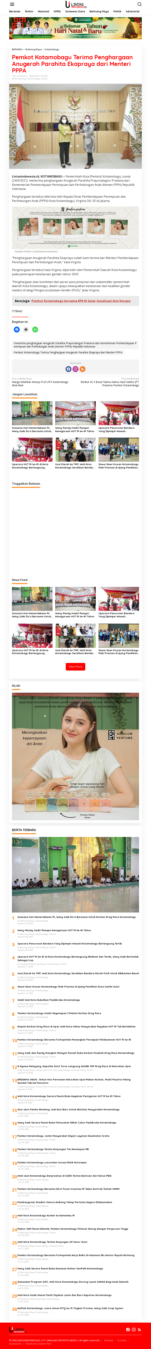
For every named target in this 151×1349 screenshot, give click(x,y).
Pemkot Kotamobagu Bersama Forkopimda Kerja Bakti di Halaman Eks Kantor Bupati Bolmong (75, 1255)
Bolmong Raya (19, 78)
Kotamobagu (33, 78)
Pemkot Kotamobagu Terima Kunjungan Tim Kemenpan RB (53, 1149)
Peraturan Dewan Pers (38, 1343)
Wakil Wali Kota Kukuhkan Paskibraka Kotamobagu (48, 999)
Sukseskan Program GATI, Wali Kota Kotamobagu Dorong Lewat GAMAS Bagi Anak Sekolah (73, 1281)
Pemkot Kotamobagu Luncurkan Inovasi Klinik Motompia (52, 1162)
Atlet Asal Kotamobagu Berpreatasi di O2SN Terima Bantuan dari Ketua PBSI (64, 1175)
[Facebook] (68, 369)
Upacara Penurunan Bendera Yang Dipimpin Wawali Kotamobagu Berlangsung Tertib (119, 429)
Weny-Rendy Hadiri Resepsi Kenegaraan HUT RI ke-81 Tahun (74, 429)
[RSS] (82, 369)
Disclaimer (15, 1343)
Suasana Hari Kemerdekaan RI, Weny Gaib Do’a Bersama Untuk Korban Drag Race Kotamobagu (32, 429)
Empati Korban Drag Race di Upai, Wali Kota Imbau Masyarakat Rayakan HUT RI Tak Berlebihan (76, 1026)
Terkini (44, 78)
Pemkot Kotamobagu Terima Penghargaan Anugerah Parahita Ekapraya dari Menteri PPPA (68, 352)
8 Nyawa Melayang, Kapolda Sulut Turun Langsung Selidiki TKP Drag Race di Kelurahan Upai (74, 1066)
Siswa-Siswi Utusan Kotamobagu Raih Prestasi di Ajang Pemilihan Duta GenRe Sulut (118, 466)
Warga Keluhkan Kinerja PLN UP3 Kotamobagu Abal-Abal (40, 382)
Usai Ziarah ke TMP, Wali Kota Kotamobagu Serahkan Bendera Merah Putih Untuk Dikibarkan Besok (75, 466)
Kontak (122, 1340)
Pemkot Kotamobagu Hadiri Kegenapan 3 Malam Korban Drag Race (59, 1013)
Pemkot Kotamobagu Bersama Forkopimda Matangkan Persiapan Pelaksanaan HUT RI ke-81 (74, 1039)
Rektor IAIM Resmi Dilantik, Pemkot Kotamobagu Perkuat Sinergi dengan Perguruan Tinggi (72, 1228)
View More (75, 666)
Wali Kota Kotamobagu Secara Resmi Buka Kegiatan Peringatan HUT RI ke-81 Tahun (69, 1096)
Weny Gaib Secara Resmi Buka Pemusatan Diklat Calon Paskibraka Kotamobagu (66, 1122)
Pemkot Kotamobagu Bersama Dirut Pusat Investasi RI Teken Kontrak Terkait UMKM (68, 1188)
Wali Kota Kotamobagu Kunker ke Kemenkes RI (46, 1215)
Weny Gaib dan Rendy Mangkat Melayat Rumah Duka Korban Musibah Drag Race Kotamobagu (75, 1052)
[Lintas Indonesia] (76, 4)
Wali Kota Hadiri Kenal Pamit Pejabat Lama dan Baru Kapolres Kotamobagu (64, 1295)
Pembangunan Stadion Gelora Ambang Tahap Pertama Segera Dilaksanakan (64, 1202)
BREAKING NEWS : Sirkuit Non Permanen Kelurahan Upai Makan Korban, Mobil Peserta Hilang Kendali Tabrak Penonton (74, 1081)
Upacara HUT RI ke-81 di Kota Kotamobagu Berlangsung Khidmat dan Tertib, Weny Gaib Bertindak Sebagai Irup (31, 466)
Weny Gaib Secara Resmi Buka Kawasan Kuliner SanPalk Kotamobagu (60, 1268)
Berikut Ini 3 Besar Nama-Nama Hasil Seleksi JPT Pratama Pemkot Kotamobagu (110, 382)
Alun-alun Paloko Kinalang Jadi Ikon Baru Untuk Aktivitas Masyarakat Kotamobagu (68, 1109)
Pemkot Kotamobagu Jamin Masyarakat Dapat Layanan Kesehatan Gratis (63, 1135)
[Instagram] (75, 369)
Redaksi (108, 1340)
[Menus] (12, 4)
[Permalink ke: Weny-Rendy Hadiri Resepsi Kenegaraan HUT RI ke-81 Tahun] (75, 413)
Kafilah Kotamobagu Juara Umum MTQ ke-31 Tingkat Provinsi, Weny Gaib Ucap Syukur (70, 1308)
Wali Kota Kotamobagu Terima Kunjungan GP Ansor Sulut (52, 1241)
